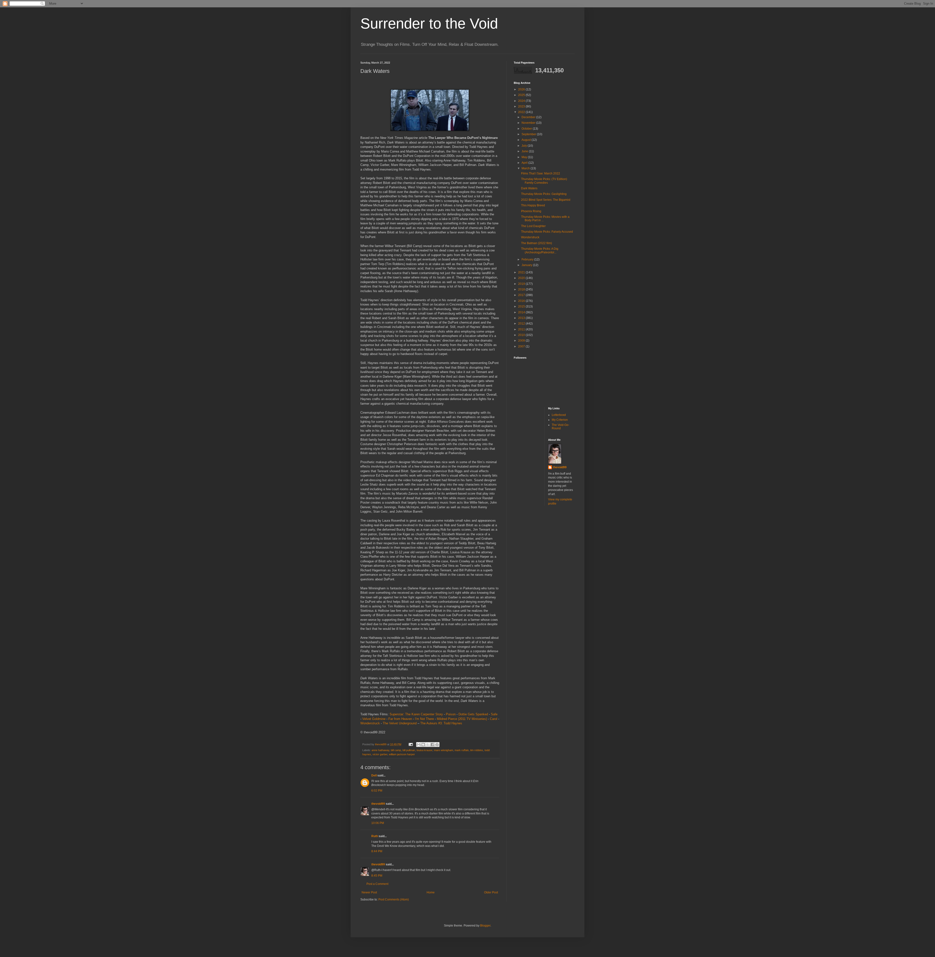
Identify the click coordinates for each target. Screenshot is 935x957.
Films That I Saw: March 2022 (540, 173)
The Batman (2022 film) (536, 243)
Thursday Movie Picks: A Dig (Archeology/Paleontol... (539, 250)
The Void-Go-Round (560, 426)
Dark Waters (529, 188)
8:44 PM (376, 851)
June (525, 151)
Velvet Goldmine (373, 719)
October (527, 128)
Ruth (374, 836)
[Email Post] (410, 744)
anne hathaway (380, 750)
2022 (522, 112)
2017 (522, 295)
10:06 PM (377, 823)
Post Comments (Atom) (393, 899)
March (526, 168)
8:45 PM (376, 875)
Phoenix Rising (531, 211)
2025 (522, 95)
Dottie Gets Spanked (473, 714)
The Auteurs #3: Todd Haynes (441, 723)
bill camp (396, 750)
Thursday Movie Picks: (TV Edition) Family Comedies (544, 180)
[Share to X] (427, 744)
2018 (522, 289)
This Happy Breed (533, 205)
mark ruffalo (462, 750)
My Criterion (560, 419)
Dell (374, 775)
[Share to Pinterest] (437, 744)
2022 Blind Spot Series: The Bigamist (545, 199)
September (529, 134)
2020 (522, 278)
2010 (522, 335)
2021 (522, 272)
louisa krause (424, 750)
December (529, 117)
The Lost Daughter (533, 226)
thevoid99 (378, 803)
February (528, 259)
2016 (522, 301)
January (527, 265)
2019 (522, 284)
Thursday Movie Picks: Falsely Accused (547, 231)
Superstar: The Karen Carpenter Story (416, 714)
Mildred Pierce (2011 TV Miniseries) (462, 719)
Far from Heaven (400, 719)
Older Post (491, 892)
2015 (522, 306)
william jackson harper (402, 754)
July (525, 145)
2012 (522, 323)
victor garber (380, 754)
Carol (493, 719)
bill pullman (408, 750)
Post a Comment (377, 884)
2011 (522, 329)
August (527, 140)
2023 (522, 106)
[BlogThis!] (423, 744)
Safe (494, 714)
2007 (522, 346)
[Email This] (418, 744)
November (529, 122)
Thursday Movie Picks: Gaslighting (544, 194)
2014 (522, 312)
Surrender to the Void (429, 23)
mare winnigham (443, 750)
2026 (522, 89)
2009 (522, 340)
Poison (451, 714)
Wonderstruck (370, 723)
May (525, 157)
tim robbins (476, 750)
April (525, 162)
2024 (522, 101)
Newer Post (369, 892)
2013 (522, 318)
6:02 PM (376, 790)
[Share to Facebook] (432, 744)
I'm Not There (424, 719)
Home (431, 892)
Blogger (485, 925)
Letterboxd (559, 415)
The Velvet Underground (400, 723)
